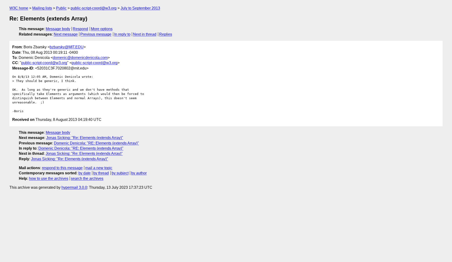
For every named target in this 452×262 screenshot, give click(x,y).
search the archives (87, 178)
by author (139, 173)
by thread (101, 173)
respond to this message (62, 168)
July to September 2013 (140, 8)
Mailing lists (42, 8)
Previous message (95, 34)
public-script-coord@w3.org (94, 8)
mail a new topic (98, 168)
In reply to (122, 34)
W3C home (18, 8)
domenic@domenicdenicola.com (80, 58)
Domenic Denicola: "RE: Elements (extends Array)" (96, 143)
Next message (66, 34)
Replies (165, 34)
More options (102, 29)
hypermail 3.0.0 (74, 187)
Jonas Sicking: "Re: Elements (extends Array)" (84, 138)
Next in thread (144, 34)
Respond (80, 29)
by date (84, 173)
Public (61, 8)
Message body (58, 29)
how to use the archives (48, 178)
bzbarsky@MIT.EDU (67, 47)
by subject (120, 173)
